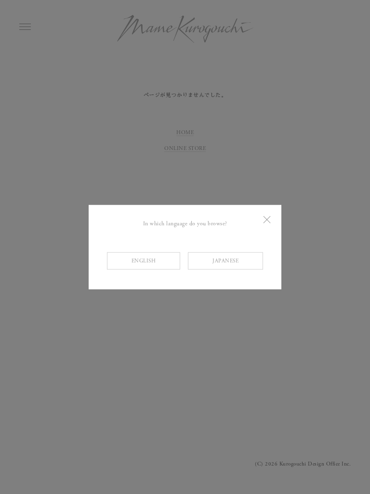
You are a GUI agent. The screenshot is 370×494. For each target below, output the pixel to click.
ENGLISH (144, 261)
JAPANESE (225, 261)
